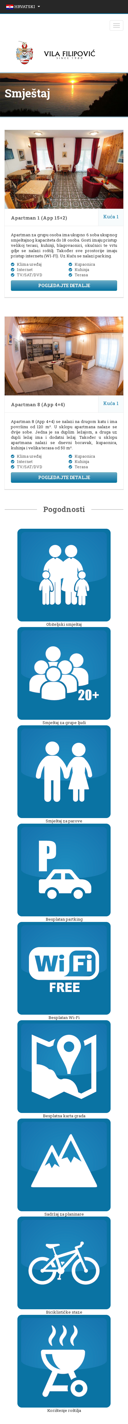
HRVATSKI (24, 6)
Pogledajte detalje (64, 285)
